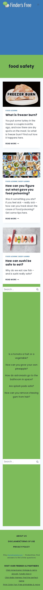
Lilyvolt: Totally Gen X (22, 574)
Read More (12, 143)
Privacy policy (21, 546)
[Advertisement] (21, 32)
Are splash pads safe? (21, 386)
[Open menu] (38, 4)
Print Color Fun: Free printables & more (21, 584)
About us (21, 536)
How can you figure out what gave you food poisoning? (20, 189)
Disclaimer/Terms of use (21, 541)
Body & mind (24, 181)
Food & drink (11, 111)
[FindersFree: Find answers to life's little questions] (17, 4)
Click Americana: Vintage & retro (21, 570)
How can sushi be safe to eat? (18, 262)
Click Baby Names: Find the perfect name (21, 579)
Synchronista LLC (15, 555)
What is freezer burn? (21, 115)
